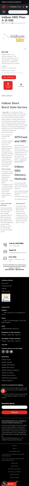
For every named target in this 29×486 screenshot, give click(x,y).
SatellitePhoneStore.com (10, 421)
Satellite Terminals (7, 362)
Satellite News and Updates (9, 378)
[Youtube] (11, 352)
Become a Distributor (14, 474)
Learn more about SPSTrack (20, 161)
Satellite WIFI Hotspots (8, 365)
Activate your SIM (7, 286)
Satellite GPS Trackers (8, 367)
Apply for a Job (6, 291)
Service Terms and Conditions (14, 471)
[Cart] (27, 7)
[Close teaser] (17, 481)
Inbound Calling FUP (7, 380)
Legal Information (14, 466)
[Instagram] (7, 352)
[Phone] (20, 7)
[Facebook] (3, 352)
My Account (5, 283)
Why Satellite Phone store (14, 451)
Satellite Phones (6, 360)
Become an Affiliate (14, 477)
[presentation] (3, 38)
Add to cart (10, 77)
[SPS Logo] (10, 8)
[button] (9, 484)
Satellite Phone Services (8, 375)
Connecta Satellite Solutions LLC (12, 423)
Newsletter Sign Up (8, 403)
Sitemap (4, 288)
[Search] (26, 12)
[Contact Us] (4, 483)
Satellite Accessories (8, 373)
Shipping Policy (14, 463)
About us (14, 448)
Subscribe (14, 412)
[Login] (23, 7)
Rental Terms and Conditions (14, 469)
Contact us (14, 445)
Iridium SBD (5, 112)
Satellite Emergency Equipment (10, 370)
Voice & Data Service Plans (20, 23)
